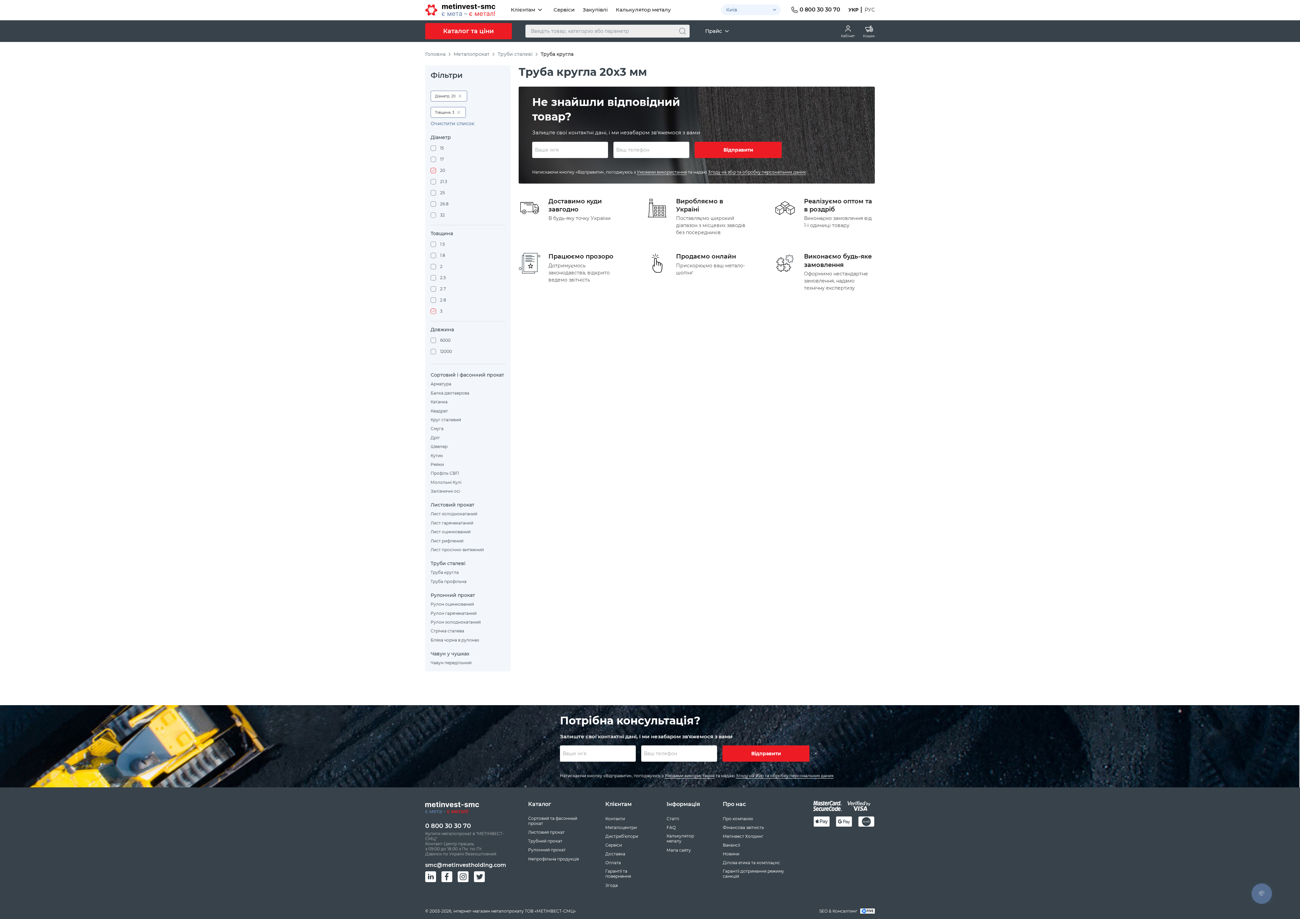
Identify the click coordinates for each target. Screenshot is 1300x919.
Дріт (435, 437)
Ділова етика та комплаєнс (751, 862)
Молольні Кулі (446, 482)
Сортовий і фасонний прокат (467, 375)
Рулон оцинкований (452, 604)
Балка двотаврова (450, 393)
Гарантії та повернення (618, 874)
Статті (673, 818)
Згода (611, 885)
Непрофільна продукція (553, 858)
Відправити (738, 150)
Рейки (437, 464)
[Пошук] (682, 31)
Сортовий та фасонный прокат (552, 821)
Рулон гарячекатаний (454, 613)
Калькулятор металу (643, 9)
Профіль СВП (445, 473)
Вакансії (731, 845)
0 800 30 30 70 (448, 826)
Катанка (439, 401)
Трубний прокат (545, 841)
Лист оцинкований (451, 531)
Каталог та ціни (468, 31)
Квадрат (439, 410)
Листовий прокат (452, 505)
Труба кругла (445, 572)
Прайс (713, 31)
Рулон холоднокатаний (456, 622)
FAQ (671, 827)
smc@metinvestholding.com (465, 865)
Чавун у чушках (450, 654)
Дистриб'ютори (621, 836)
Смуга (437, 428)
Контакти (615, 818)
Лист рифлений (447, 540)
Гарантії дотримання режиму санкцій (753, 874)
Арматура (441, 383)
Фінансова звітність (743, 827)
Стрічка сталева (447, 630)
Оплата (613, 862)
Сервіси (564, 9)
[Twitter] (479, 876)
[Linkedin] (430, 876)
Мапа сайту (679, 850)
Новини (731, 853)
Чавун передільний (451, 662)
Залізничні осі (445, 491)
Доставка (615, 853)
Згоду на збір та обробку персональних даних (757, 172)
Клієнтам (523, 9)
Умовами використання (662, 172)
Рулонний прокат (453, 595)
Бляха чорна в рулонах (455, 640)
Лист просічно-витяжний (457, 549)
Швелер (439, 446)
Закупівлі (595, 9)
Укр (853, 10)
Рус (870, 10)
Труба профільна (449, 581)
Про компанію (738, 818)
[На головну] (460, 9)
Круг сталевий (446, 419)
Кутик (437, 455)
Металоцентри (621, 827)
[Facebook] (446, 876)
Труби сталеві (515, 54)
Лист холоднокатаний (454, 513)
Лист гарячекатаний (452, 522)
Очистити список (452, 124)
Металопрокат (472, 54)
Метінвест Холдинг (743, 836)
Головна (435, 54)
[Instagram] (463, 876)
